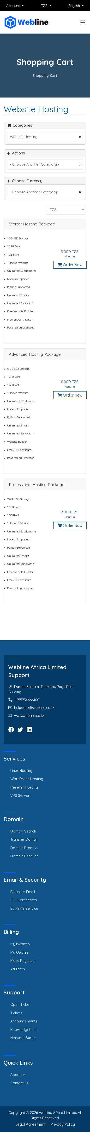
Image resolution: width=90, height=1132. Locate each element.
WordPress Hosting (26, 778)
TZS (44, 5)
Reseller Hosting (24, 787)
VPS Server (20, 795)
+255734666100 (26, 700)
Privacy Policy (63, 1124)
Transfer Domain (24, 839)
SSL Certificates (23, 900)
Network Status (23, 1037)
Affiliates (17, 969)
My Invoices (20, 944)
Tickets (16, 1013)
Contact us (19, 1083)
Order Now (72, 264)
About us (17, 1074)
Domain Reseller (24, 856)
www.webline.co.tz (29, 715)
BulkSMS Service (24, 908)
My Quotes (19, 952)
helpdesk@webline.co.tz (34, 707)
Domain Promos (24, 848)
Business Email (22, 891)
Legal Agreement (30, 1124)
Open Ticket (20, 1004)
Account (13, 5)
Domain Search (23, 831)
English (74, 5)
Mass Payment (22, 960)
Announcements (23, 1021)
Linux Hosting (21, 770)
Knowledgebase (24, 1029)
